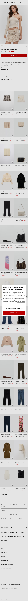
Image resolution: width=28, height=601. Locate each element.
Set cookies (14, 305)
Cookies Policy (21, 301)
